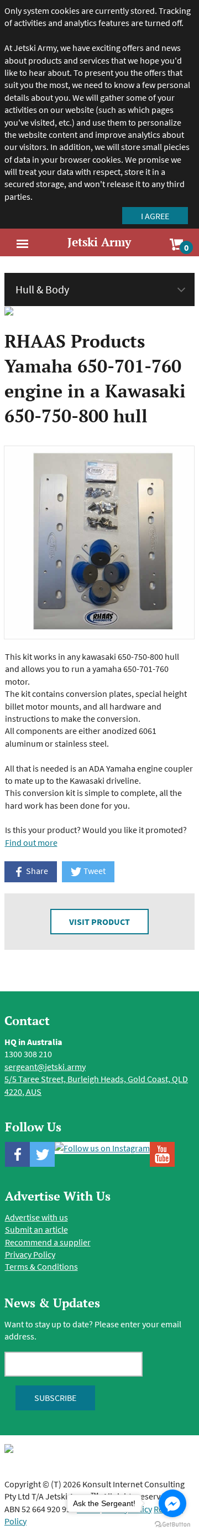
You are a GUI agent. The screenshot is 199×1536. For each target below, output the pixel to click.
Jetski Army (99, 242)
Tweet (94, 870)
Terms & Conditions (41, 1266)
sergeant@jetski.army (45, 1066)
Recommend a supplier (48, 1242)
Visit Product (99, 921)
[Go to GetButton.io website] (172, 1524)
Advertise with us (36, 1217)
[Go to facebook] (172, 1503)
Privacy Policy (30, 1254)
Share (36, 870)
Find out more (31, 842)
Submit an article (36, 1229)
